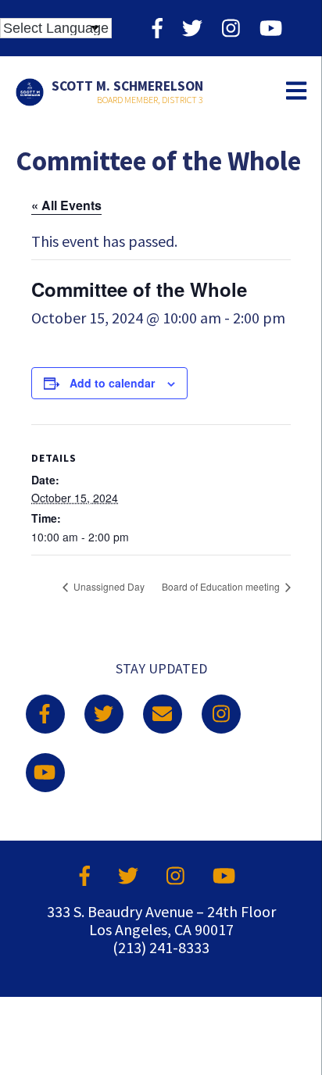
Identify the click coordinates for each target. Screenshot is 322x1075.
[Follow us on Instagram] (231, 28)
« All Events (66, 205)
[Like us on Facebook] (157, 28)
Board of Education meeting (222, 586)
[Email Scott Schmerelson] (162, 714)
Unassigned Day (108, 586)
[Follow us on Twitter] (192, 28)
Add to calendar (112, 383)
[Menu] (296, 91)
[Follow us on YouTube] (270, 28)
